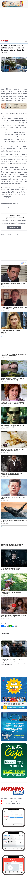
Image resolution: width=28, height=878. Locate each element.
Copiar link (4, 54)
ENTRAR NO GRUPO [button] (14, 227)
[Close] (26, 2)
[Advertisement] (14, 23)
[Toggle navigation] (26, 40)
